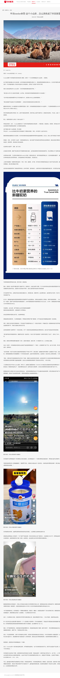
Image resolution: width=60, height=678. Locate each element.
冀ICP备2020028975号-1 (20, 675)
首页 (3, 10)
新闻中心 (7, 10)
